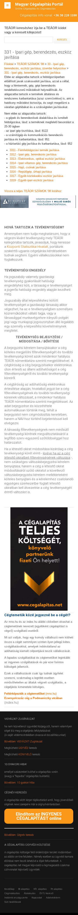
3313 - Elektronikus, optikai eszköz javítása (37, 158)
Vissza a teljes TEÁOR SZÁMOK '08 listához (33, 191)
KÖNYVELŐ (25, 754)
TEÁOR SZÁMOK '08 (30, 64)
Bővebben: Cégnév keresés (19, 834)
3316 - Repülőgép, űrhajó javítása (31, 171)
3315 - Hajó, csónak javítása (28, 167)
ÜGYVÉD (23, 747)
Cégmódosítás (12, 893)
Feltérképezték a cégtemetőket (25, 693)
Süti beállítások (12, 902)
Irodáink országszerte (16, 897)
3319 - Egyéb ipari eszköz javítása (31, 180)
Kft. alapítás (40, 889)
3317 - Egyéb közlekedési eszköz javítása (36, 176)
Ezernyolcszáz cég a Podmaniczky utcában (33, 698)
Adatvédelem (53, 897)
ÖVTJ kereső (46, 893)
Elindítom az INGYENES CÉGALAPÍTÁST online (39, 816)
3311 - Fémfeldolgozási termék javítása (34, 150)
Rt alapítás (56, 889)
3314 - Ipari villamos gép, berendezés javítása (39, 163)
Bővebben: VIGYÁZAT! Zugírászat (23, 741)
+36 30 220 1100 (65, 15)
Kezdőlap (9, 889)
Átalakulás (30, 893)
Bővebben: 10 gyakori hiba (19, 782)
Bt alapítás (24, 889)
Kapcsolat (37, 897)
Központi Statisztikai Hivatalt (27, 247)
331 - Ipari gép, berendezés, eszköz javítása (32, 72)
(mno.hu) (51, 693)
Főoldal (8, 64)
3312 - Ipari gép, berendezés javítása (33, 154)
